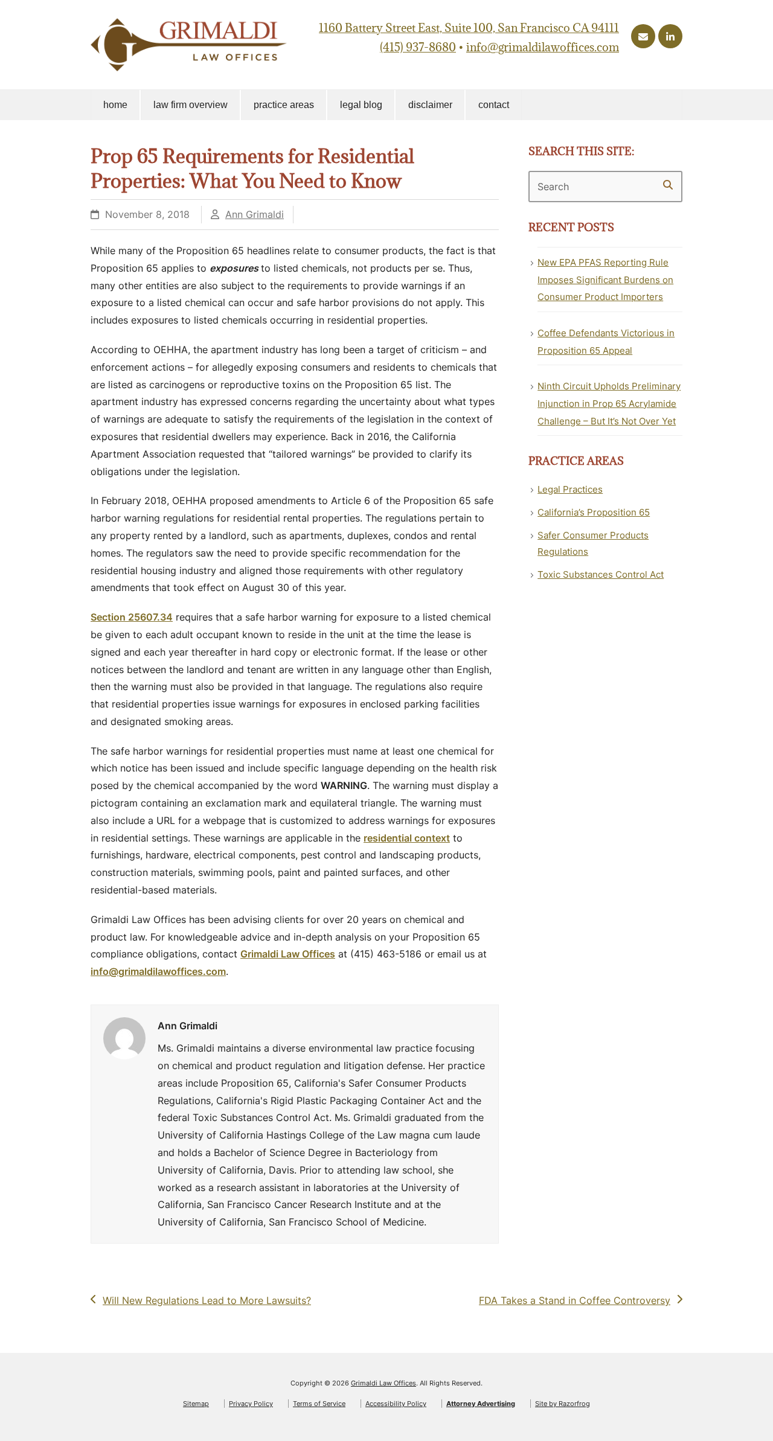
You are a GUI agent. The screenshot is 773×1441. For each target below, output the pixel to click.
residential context (407, 838)
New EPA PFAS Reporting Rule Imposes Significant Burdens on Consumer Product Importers (605, 280)
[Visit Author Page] (124, 1037)
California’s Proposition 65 (593, 512)
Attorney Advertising (480, 1403)
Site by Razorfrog (562, 1403)
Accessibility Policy (395, 1403)
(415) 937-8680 (418, 47)
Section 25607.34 (132, 617)
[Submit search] (668, 184)
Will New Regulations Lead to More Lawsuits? (206, 1301)
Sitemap (196, 1403)
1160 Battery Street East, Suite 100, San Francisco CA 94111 (469, 28)
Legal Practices (570, 489)
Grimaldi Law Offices (287, 954)
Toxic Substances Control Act (600, 574)
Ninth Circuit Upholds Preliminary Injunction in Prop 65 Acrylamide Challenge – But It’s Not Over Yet (609, 403)
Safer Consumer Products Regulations (593, 543)
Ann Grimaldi (254, 214)
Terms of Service (319, 1403)
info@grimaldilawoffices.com (542, 47)
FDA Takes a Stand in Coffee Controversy (574, 1301)
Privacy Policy (251, 1403)
